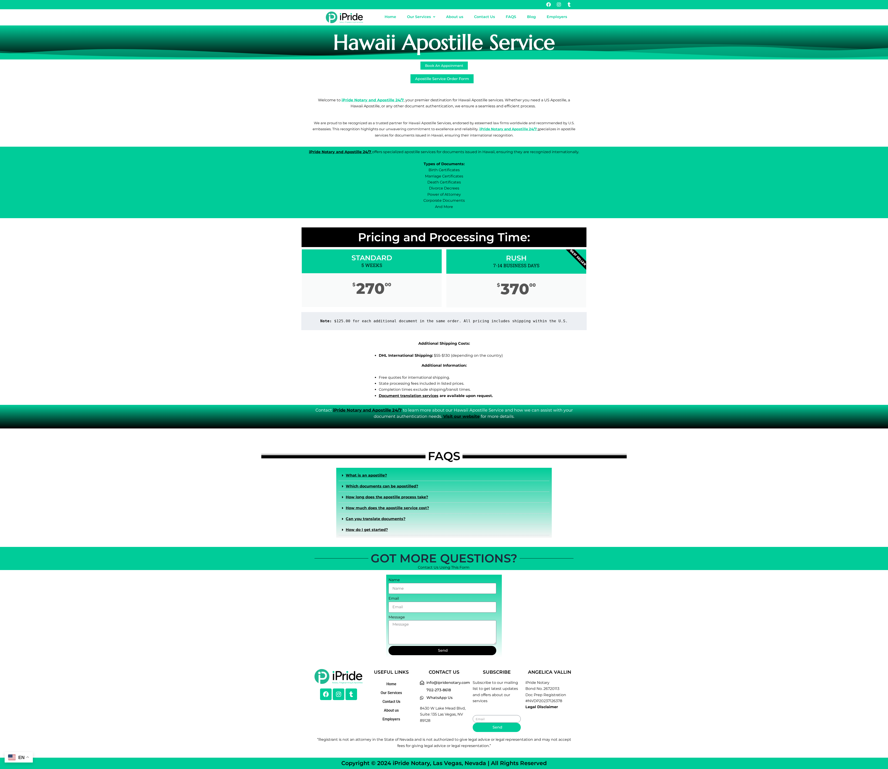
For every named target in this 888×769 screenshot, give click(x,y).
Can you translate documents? (375, 519)
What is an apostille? (366, 475)
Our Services (419, 17)
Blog (531, 17)
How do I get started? (367, 529)
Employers (557, 17)
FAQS (511, 17)
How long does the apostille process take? (387, 497)
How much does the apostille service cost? (387, 508)
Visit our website (461, 416)
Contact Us (484, 17)
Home (390, 17)
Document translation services (408, 396)
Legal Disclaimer (541, 707)
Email (393, 598)
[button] (421, 17)
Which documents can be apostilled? (382, 486)
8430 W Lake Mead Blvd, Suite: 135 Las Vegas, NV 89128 (443, 714)
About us (454, 17)
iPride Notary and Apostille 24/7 (508, 129)
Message (396, 617)
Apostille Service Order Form (442, 79)
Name (394, 580)
